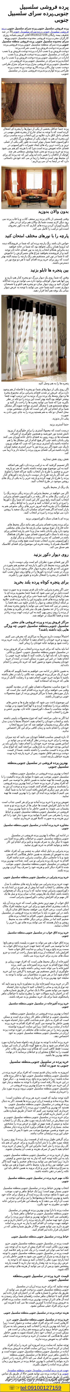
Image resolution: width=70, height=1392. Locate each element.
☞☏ (35, 1388)
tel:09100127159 (40, 1388)
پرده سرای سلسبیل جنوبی (27, 31)
